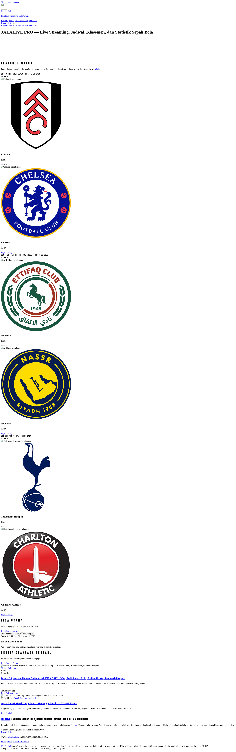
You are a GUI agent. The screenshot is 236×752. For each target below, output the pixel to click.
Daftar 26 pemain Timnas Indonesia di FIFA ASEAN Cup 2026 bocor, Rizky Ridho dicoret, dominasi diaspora (63, 678)
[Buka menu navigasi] (14, 23)
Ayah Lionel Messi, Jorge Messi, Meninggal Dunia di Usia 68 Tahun (39, 703)
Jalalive (98, 69)
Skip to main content (10, 2)
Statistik (24, 20)
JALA (5, 719)
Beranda (4, 20)
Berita (11, 20)
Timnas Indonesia (8, 668)
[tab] (7, 633)
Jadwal (18, 20)
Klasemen (33, 20)
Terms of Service (21, 741)
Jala (74, 725)
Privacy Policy (7, 741)
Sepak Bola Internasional (25, 698)
